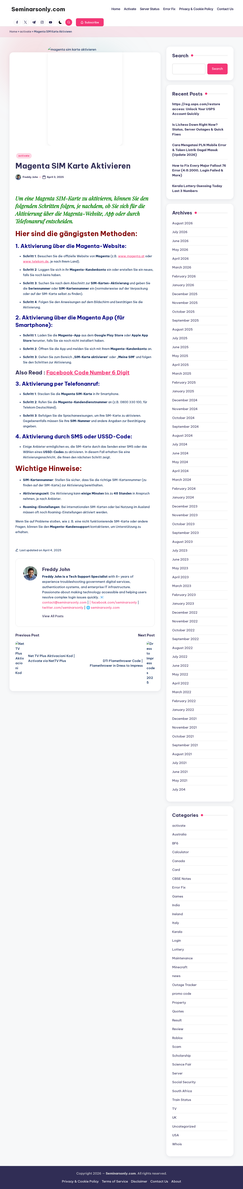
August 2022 (182, 648)
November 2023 (185, 515)
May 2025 (180, 356)
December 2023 (184, 506)
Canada (178, 861)
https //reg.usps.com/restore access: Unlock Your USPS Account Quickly (196, 109)
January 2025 (183, 391)
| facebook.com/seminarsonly (113, 602)
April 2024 (180, 471)
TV (174, 1109)
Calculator (180, 852)
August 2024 (182, 435)
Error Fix (179, 887)
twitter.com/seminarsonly (62, 607)
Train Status (181, 1100)
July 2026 (180, 232)
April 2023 (180, 577)
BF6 (175, 843)
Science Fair (181, 1064)
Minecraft (179, 967)
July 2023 (179, 550)
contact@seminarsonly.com (64, 602)
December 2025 (184, 294)
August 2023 (182, 542)
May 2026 (180, 250)
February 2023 (184, 595)
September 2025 (185, 320)
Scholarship (181, 1056)
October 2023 (183, 524)
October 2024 (183, 418)
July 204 (178, 789)
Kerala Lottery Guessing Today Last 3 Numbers (197, 188)
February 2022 (184, 701)
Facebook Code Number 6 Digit (87, 372)
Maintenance (182, 958)
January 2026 (183, 285)
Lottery (178, 949)
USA (175, 1135)
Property (179, 1002)
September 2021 (185, 745)
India (176, 905)
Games (177, 896)
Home (13, 31)
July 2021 (179, 763)
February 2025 (184, 382)
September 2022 (185, 639)
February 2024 (184, 489)
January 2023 (183, 603)
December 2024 (184, 400)
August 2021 (182, 754)
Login (176, 940)
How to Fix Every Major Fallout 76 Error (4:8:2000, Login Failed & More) (199, 170)
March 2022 (181, 692)
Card (176, 870)
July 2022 (179, 657)
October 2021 (183, 736)
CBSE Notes (181, 879)
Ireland (177, 914)
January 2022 (183, 710)
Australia (179, 834)
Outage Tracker (184, 985)
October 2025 (183, 312)
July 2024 (179, 444)
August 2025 (182, 329)
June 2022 (180, 665)
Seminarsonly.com (38, 9)
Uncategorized (184, 1126)
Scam (176, 1047)
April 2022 (180, 683)
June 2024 (180, 453)
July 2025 (179, 338)
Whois (177, 1144)
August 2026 (182, 223)
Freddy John (56, 569)
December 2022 (184, 612)
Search (180, 55)
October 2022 (183, 630)
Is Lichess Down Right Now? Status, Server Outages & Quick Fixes (197, 129)
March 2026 (181, 267)
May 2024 (180, 462)
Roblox (177, 1038)
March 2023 (181, 586)
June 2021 (180, 772)
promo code (181, 993)
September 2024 (185, 426)
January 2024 (183, 497)
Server (177, 1073)
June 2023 (180, 559)
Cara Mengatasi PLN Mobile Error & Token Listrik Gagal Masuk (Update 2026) (199, 150)
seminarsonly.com (105, 607)
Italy (175, 923)
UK (174, 1117)
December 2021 (184, 719)
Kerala (177, 932)
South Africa (182, 1091)
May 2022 (180, 674)
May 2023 (180, 568)
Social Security (184, 1082)
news (176, 976)
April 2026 (180, 258)
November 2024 (185, 409)
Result (177, 1020)
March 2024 (181, 480)
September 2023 (185, 533)
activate (25, 31)
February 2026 (184, 276)
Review (177, 1029)
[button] (90, 22)
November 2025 (185, 303)
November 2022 (185, 621)
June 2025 (180, 347)
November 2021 (184, 727)
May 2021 (179, 780)
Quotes (178, 1011)
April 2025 (180, 365)
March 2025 (181, 373)
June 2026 (180, 241)
